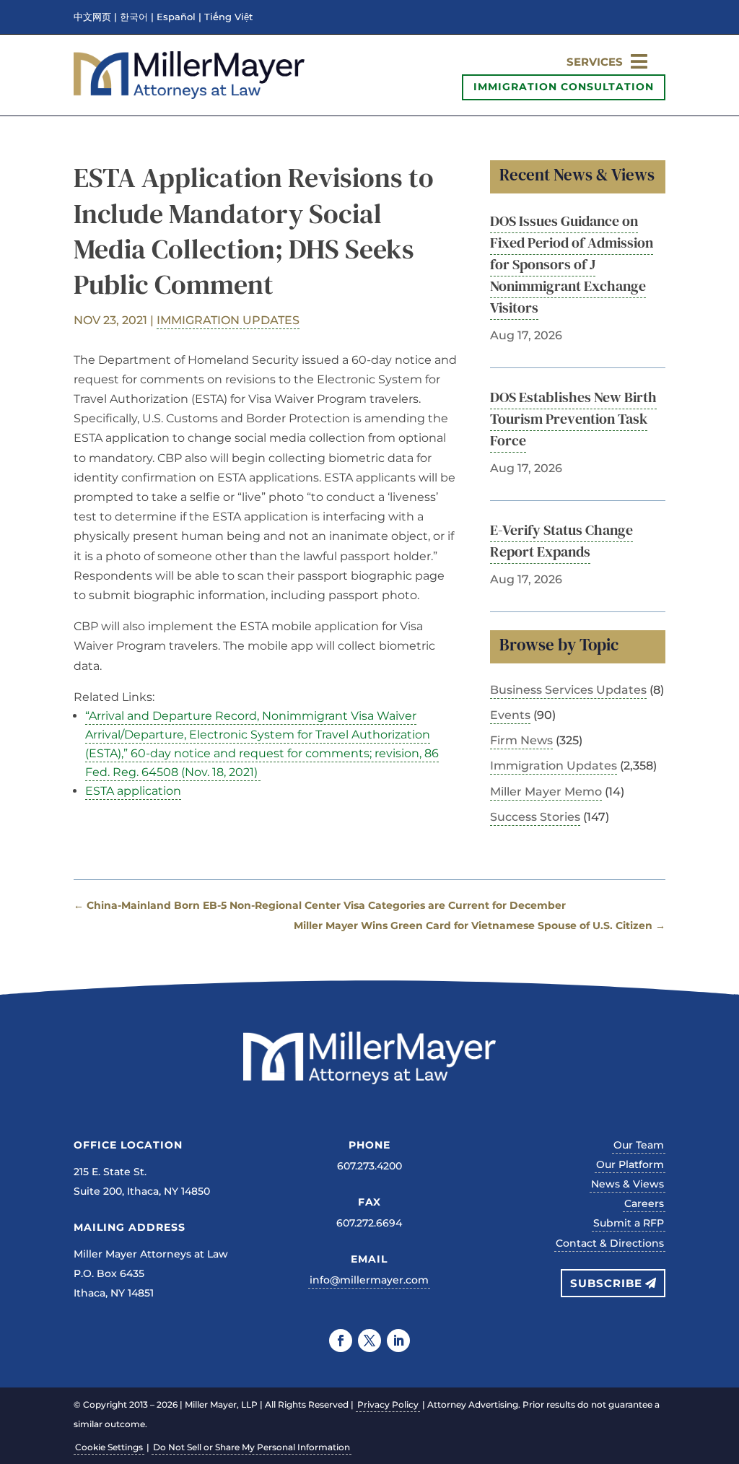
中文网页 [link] (92, 17)
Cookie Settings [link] (109, 1447)
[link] (189, 95)
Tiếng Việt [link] (228, 17)
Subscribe (606, 1283)
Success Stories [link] (535, 817)
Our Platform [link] (630, 1164)
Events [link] (510, 715)
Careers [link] (644, 1203)
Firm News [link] (521, 740)
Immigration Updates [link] (228, 320)
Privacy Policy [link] (388, 1404)
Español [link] (176, 17)
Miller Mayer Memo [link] (546, 791)
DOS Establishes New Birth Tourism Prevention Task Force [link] (573, 418)
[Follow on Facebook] (340, 1340)
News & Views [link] (627, 1183)
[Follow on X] (369, 1340)
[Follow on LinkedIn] (398, 1340)
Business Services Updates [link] (568, 690)
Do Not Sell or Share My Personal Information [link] (251, 1447)
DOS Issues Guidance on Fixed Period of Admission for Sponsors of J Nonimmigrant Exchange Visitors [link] (571, 264)
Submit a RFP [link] (628, 1222)
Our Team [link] (638, 1144)
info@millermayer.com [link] (369, 1279)
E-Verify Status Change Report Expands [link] (561, 541)
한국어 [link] (134, 17)
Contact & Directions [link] (610, 1243)
